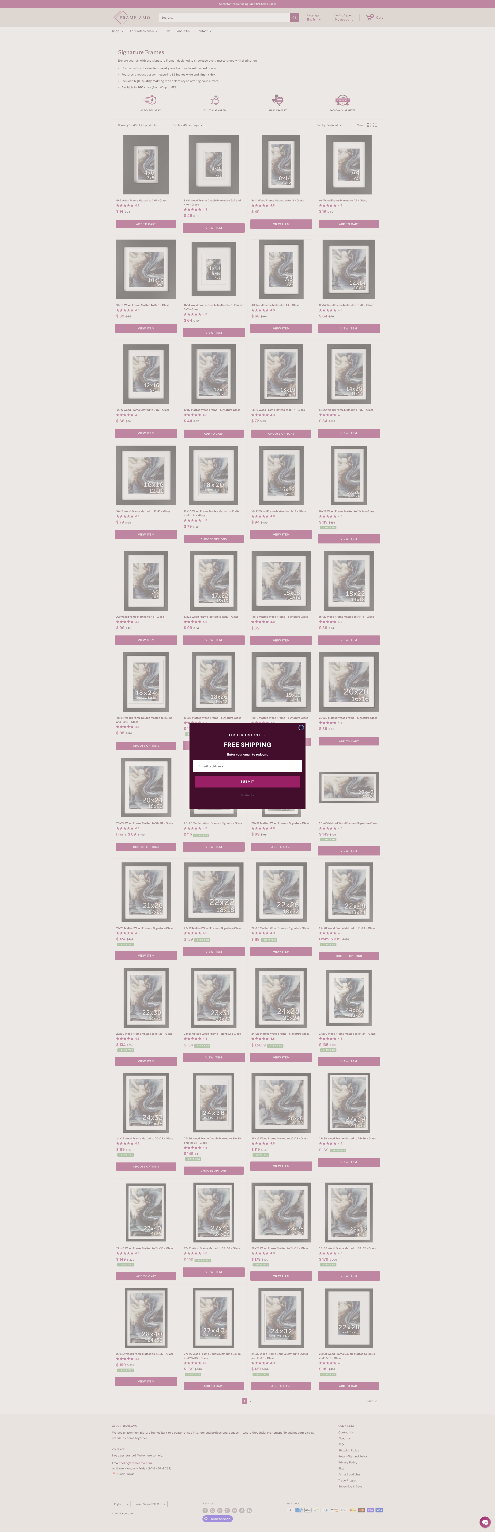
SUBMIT (247, 782)
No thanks (247, 795)
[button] (485, 1522)
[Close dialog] (301, 727)
